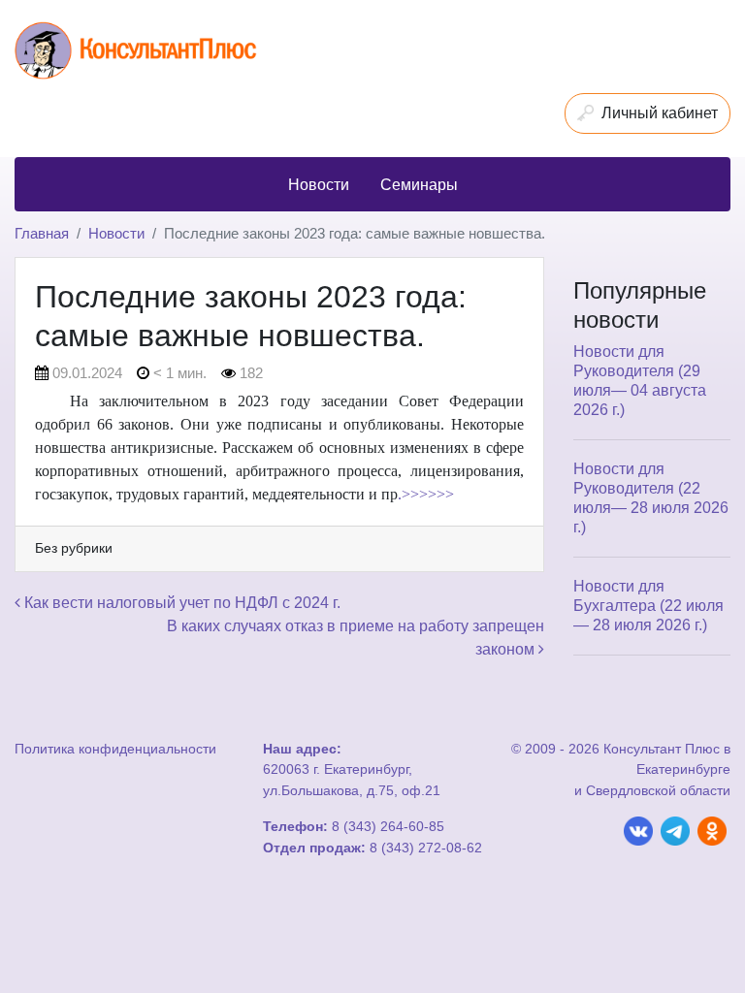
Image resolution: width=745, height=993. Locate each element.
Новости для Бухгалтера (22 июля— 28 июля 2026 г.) (648, 605)
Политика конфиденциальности (115, 748)
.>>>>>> (426, 494)
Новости (116, 233)
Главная (42, 233)
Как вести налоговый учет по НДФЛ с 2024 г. (180, 602)
